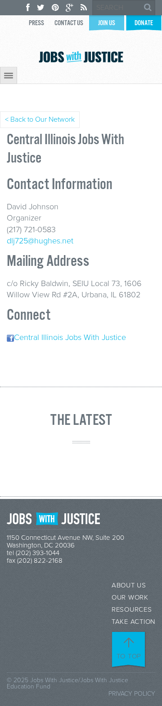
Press (36, 23)
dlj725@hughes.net (40, 241)
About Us (129, 585)
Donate (144, 23)
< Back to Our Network (40, 119)
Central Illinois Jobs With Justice (70, 337)
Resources (132, 609)
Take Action (133, 621)
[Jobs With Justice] (81, 57)
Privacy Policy (131, 693)
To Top (129, 656)
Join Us (106, 23)
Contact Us (68, 23)
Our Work (130, 597)
